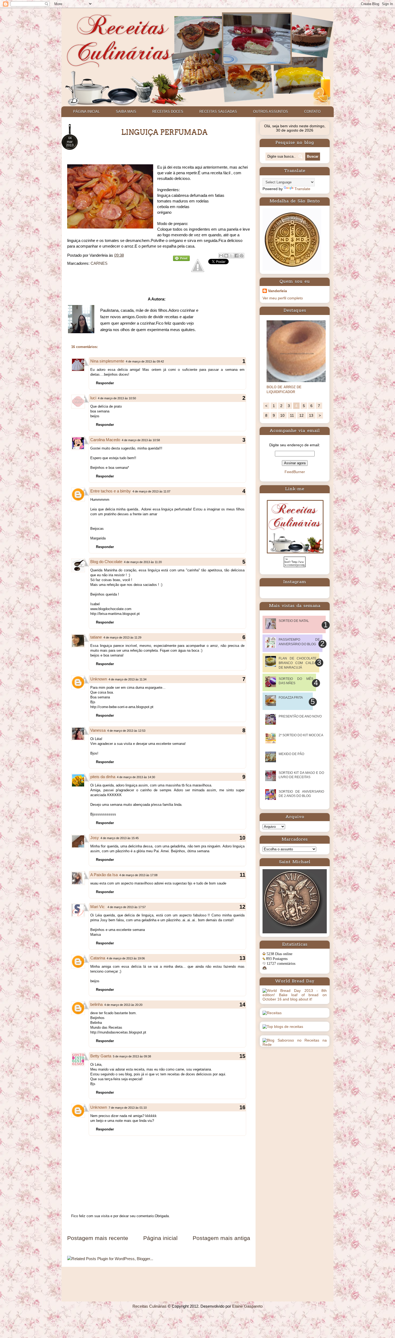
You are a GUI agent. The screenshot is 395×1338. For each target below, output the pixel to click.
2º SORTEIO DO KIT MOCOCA (301, 735)
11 (292, 415)
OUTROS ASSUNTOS (270, 112)
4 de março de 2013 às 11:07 (151, 491)
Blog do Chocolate (106, 561)
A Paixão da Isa (104, 874)
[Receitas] (272, 1013)
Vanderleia (277, 291)
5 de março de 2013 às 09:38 (132, 1056)
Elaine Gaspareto (247, 1306)
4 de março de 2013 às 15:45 (119, 838)
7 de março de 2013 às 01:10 (128, 1107)
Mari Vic (98, 906)
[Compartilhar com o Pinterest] (241, 255)
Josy (94, 837)
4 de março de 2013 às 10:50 (117, 398)
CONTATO (312, 112)
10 (282, 415)
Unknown (98, 679)
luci (93, 398)
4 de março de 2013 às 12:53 (126, 730)
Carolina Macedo (105, 439)
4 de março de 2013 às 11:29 (122, 637)
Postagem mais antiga (221, 1238)
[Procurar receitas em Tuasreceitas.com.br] (283, 1026)
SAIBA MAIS (126, 112)
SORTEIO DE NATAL (294, 621)
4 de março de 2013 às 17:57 (126, 907)
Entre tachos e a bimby (110, 491)
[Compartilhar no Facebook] (236, 255)
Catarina (97, 958)
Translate (302, 189)
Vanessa (98, 730)
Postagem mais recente (97, 1238)
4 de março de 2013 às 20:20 (123, 1004)
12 (301, 415)
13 (311, 415)
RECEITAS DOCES (167, 112)
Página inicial (160, 1238)
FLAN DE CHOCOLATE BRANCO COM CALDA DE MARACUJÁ (298, 663)
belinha (96, 1004)
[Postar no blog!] (226, 255)
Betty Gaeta (100, 1056)
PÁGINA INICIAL (86, 112)
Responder (105, 383)
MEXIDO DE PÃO (291, 754)
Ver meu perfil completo (283, 298)
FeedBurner (295, 472)
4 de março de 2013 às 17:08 (138, 875)
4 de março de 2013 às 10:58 (141, 440)
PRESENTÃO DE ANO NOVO (300, 716)
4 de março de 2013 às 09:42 (145, 361)
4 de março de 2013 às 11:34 (127, 679)
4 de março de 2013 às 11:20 (143, 562)
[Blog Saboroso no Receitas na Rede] (295, 1044)
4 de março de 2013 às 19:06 (126, 958)
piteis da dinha (102, 776)
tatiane (96, 637)
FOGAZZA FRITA (291, 697)
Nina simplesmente (107, 361)
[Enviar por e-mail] (221, 255)
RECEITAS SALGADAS (218, 112)
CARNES (99, 263)
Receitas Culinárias (149, 1306)
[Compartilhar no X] (231, 255)
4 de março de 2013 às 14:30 (136, 777)
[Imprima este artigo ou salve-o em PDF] (181, 259)
